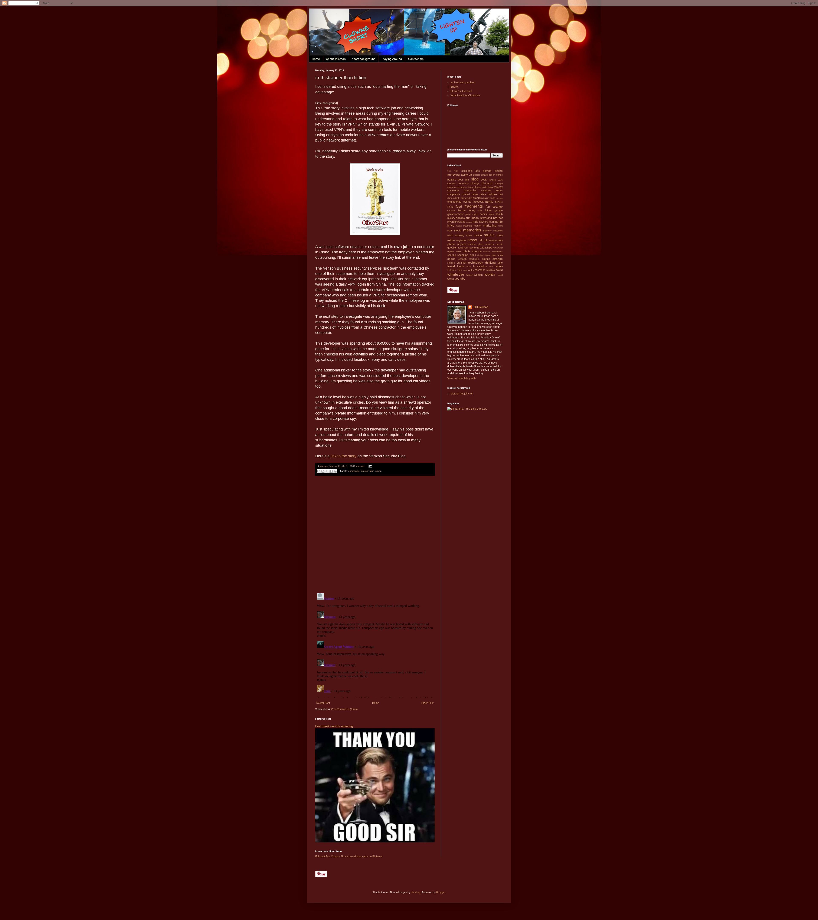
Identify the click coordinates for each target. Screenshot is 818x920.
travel (451, 266)
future (488, 210)
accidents (466, 170)
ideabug (416, 892)
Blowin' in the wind (461, 91)
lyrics (450, 225)
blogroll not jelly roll (462, 393)
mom (450, 235)
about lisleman (336, 59)
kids (475, 221)
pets (500, 240)
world (500, 275)
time (500, 262)
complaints (453, 194)
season (487, 251)
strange (498, 258)
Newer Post (323, 703)
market (477, 225)
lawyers (483, 221)
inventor (452, 221)
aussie (476, 174)
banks (499, 174)
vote (459, 270)
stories (486, 258)
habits (483, 214)
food (459, 206)
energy (499, 198)
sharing (451, 255)
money (459, 235)
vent (491, 266)
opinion (493, 240)
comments (453, 190)
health (499, 214)
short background (364, 59)
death (457, 198)
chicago (487, 183)
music (489, 235)
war (465, 270)
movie (478, 235)
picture (472, 244)
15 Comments (357, 466)
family (489, 201)
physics (461, 244)
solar (493, 255)
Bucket (454, 86)
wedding (490, 270)
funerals (451, 210)
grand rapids (472, 214)
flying (450, 206)
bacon (492, 174)
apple (464, 174)
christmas (460, 187)
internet (365, 471)
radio (460, 247)
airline (499, 170)
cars (500, 179)
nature (451, 240)
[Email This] (319, 471)
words (489, 274)
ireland (461, 221)
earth (492, 198)
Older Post (427, 703)
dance (450, 198)
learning (493, 221)
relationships (484, 247)
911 (449, 171)
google (499, 210)
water (471, 270)
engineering (454, 201)
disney (464, 198)
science (476, 251)
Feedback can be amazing (334, 726)
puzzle (499, 244)
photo (451, 244)
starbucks (474, 259)
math (449, 230)
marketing (489, 225)
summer (461, 262)
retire (458, 251)
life (501, 221)
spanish (462, 259)
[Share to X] (327, 471)
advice (487, 170)
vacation (482, 266)
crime (475, 194)
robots (466, 251)
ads (477, 170)
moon (469, 235)
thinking (490, 262)
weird (499, 270)
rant (466, 247)
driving (485, 198)
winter (469, 275)
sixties (480, 255)
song (500, 255)
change (475, 183)
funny (462, 210)
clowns (477, 187)
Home (316, 59)
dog (470, 198)
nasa (500, 235)
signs (473, 255)
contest (466, 194)
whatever (455, 274)
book (484, 179)
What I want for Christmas (465, 95)
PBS (456, 171)
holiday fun (463, 218)
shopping (462, 255)
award (484, 174)
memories (472, 230)
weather (480, 270)
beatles (451, 179)
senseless (497, 251)
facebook (478, 201)
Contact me (416, 59)
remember (498, 248)
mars (500, 226)
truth (469, 266)
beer (460, 179)
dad (501, 194)
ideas (475, 218)
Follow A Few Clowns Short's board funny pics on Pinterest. (349, 856)
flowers (499, 202)
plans (481, 244)
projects (489, 244)
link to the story (343, 456)
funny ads (475, 210)
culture (492, 194)
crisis (483, 194)
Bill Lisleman (480, 307)
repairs (451, 251)
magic (459, 226)
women (478, 274)
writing (450, 278)
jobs (372, 471)
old (486, 240)
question (452, 247)
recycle (473, 247)
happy (491, 214)
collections (487, 187)
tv (474, 266)
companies (354, 471)
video (499, 266)
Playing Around (392, 59)
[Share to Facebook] (331, 471)
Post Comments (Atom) (344, 709)
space (451, 258)
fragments (474, 206)
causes (451, 183)
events (467, 201)
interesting (486, 218)
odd (481, 240)
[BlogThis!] (323, 471)
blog (475, 179)
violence (451, 270)
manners (467, 225)
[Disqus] (375, 534)
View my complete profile (461, 378)
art (470, 174)
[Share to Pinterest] (335, 471)
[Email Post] (369, 466)
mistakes (498, 230)
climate (470, 187)
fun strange (494, 206)
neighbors (461, 240)
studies (451, 262)
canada (492, 180)
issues (469, 222)
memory (487, 230)
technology (475, 262)
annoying (453, 174)
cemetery (463, 183)
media (457, 230)
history (451, 218)
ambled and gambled (463, 82)
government (455, 214)
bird (467, 179)
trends (460, 266)
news (378, 471)
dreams (477, 197)
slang (487, 255)
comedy (498, 187)
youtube (460, 278)
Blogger (440, 892)
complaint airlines (492, 190)
